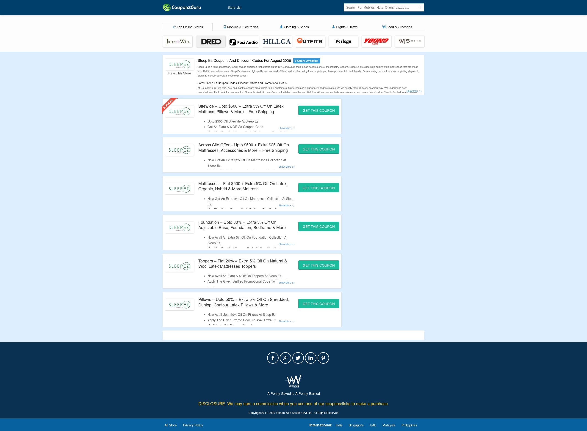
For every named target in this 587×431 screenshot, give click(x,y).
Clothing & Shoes (296, 27)
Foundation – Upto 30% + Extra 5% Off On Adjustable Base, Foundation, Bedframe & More (242, 224)
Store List (234, 7)
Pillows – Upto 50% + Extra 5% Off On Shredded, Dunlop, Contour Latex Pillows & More (243, 301)
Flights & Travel (346, 27)
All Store (171, 425)
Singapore (356, 425)
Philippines (409, 425)
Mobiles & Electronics (242, 27)
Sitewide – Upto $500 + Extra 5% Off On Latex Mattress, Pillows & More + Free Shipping (241, 108)
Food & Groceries (398, 27)
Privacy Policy (193, 425)
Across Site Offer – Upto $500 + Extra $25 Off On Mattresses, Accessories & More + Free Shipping (243, 147)
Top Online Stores (189, 27)
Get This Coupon (319, 110)
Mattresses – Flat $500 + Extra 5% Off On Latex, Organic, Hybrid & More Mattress (243, 185)
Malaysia (388, 425)
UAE (373, 425)
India (339, 425)
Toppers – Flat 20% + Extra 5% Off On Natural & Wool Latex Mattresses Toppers (242, 263)
